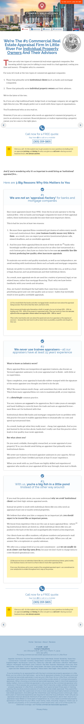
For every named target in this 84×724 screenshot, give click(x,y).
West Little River (62, 668)
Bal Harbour (19, 659)
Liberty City (40, 662)
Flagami (72, 660)
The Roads (73, 666)
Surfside (66, 666)
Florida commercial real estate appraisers (52, 705)
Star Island (47, 666)
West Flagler (52, 668)
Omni (32, 664)
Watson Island (43, 668)
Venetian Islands (25, 668)
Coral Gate (22, 660)
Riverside (53, 664)
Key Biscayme (23, 662)
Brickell (56, 659)
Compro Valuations (42, 13)
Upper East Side (14, 668)
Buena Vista (71, 659)
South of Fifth (29, 666)
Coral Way (30, 660)
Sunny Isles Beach (57, 666)
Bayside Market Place (37, 659)
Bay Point (27, 659)
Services (36, 29)
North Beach (26, 664)
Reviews (58, 29)
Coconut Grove (13, 660)
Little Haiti (48, 662)
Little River (64, 662)
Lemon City (32, 662)
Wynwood (71, 668)
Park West (46, 664)
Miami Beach (73, 662)
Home (26, 29)
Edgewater (56, 660)
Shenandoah (60, 664)
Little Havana (56, 662)
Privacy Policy (42, 709)
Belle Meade (49, 659)
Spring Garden (38, 666)
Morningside (17, 664)
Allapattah (11, 659)
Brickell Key (63, 659)
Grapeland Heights (12, 662)
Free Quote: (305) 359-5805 (72, 2)
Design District (39, 660)
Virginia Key (34, 668)
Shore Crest (69, 664)
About (47, 29)
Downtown (48, 660)
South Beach (20, 666)
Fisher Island (65, 660)
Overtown (38, 664)
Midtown (9, 664)
